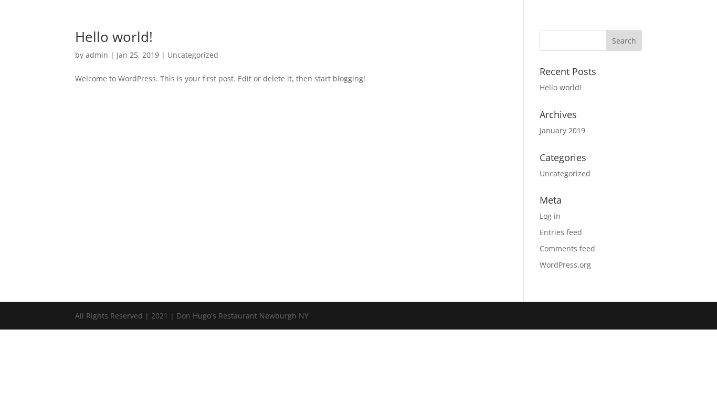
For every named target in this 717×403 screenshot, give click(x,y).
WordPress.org (565, 265)
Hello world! (114, 36)
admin (97, 55)
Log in (550, 216)
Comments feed (567, 248)
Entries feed (561, 232)
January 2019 (562, 130)
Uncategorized (192, 55)
